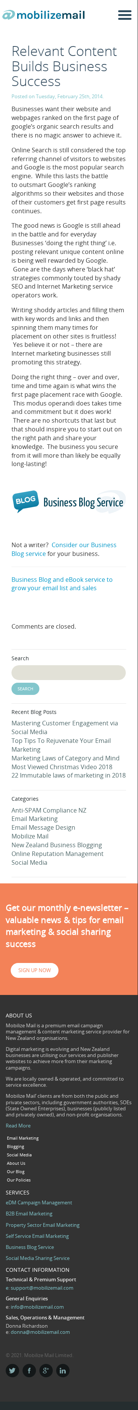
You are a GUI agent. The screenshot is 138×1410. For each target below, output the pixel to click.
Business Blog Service (30, 1247)
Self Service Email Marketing (37, 1236)
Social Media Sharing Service (38, 1258)
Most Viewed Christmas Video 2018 (61, 767)
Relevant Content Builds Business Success (64, 66)
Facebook (29, 1370)
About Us (16, 1163)
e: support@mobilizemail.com (39, 1287)
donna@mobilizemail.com (40, 1332)
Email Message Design (43, 827)
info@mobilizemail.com (37, 1306)
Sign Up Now (34, 970)
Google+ (46, 1370)
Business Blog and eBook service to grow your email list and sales (62, 583)
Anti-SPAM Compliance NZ (48, 810)
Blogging (15, 1146)
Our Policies (19, 1180)
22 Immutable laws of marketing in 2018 (68, 775)
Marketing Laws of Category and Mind (65, 758)
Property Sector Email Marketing (43, 1225)
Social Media (29, 862)
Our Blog (15, 1171)
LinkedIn (63, 1370)
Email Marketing (34, 818)
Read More (18, 1125)
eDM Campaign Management (39, 1202)
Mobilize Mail (30, 836)
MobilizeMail (45, 18)
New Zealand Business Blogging (56, 845)
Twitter (12, 1370)
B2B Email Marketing (29, 1213)
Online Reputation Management (57, 854)
